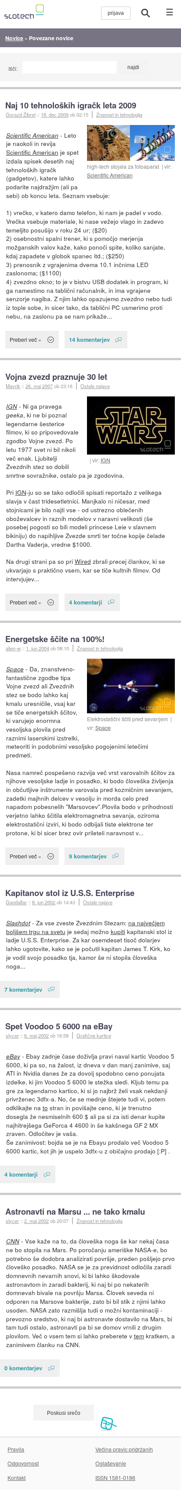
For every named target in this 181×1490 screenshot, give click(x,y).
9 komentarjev (88, 856)
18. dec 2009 (55, 114)
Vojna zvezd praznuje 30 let (56, 376)
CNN (12, 1241)
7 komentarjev (23, 989)
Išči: (13, 68)
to (45, 1107)
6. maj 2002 (36, 1035)
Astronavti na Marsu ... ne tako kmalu (75, 1211)
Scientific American (110, 175)
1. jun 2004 (37, 648)
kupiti (118, 931)
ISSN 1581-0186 (115, 1477)
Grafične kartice (93, 1035)
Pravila (15, 1449)
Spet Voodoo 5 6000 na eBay (58, 1026)
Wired (83, 561)
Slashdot (18, 923)
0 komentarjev (23, 1368)
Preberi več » (25, 339)
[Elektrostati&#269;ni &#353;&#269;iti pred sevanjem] (131, 686)
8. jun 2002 (43, 902)
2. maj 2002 (36, 1220)
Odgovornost (23, 1463)
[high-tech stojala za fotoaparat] (131, 143)
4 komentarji (85, 602)
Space (103, 727)
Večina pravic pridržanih (124, 1449)
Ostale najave (95, 385)
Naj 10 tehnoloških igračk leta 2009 (70, 105)
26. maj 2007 (39, 385)
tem (139, 1335)
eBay (13, 1056)
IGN (105, 460)
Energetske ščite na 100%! (55, 639)
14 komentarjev (89, 339)
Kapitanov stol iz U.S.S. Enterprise (69, 893)
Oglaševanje (110, 1463)
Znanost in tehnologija (119, 114)
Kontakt (16, 1477)
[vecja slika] (131, 425)
